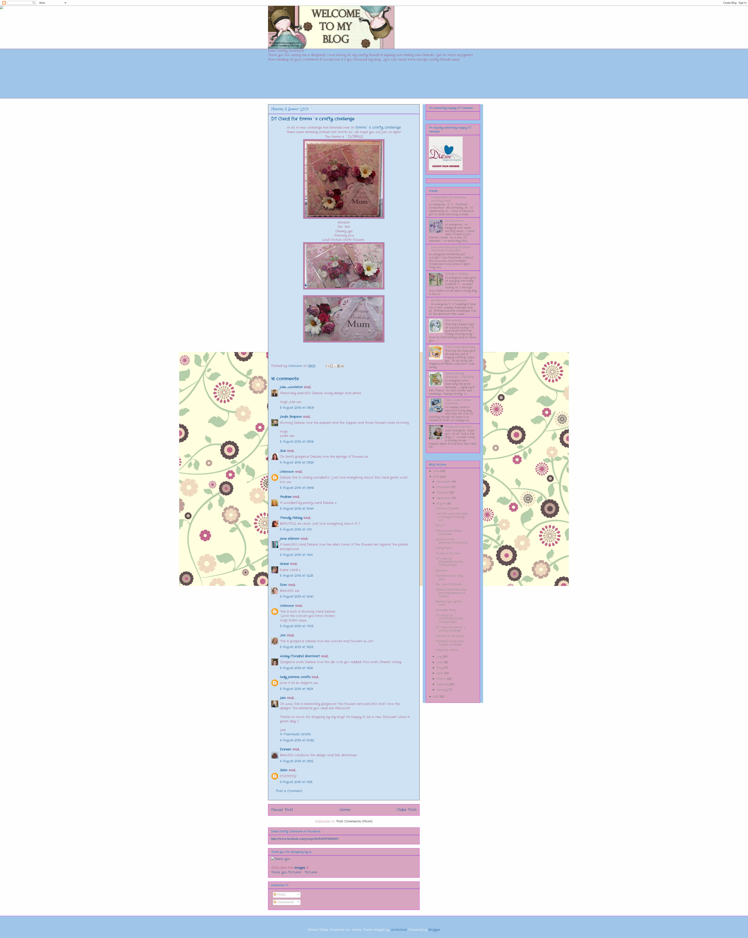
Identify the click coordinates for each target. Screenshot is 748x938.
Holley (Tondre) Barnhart (300, 656)
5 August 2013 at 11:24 (296, 555)
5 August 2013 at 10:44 (297, 508)
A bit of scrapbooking (460, 347)
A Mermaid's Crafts (295, 734)
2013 (436, 477)
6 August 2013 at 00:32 (297, 740)
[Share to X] (335, 366)
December (444, 482)
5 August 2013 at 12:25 (296, 575)
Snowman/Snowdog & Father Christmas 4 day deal (450, 249)
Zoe (283, 451)
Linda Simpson (291, 416)
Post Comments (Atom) (354, 821)
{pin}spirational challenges (449, 300)
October (443, 493)
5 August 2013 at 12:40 (296, 596)
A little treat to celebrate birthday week (448, 199)
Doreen (285, 749)
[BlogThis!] (331, 366)
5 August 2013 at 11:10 (296, 529)
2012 (436, 697)
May (440, 668)
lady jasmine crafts (295, 677)
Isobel (284, 564)
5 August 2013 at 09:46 (297, 488)
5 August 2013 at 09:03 (297, 407)
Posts (281, 894)
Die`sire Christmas (449, 584)
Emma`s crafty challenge (378, 127)
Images (299, 868)
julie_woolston (291, 387)
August (442, 504)
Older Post (406, 810)
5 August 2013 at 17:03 (296, 626)
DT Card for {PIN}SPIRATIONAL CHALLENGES (449, 619)
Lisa (283, 698)
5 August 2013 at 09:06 (297, 441)
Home (345, 810)
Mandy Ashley (291, 518)
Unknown (287, 471)
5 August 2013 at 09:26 (297, 462)
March (442, 679)
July (440, 657)
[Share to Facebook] (339, 366)
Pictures (311, 872)
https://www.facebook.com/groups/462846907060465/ (304, 838)
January (443, 690)
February (443, 684)
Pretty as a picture (458, 427)
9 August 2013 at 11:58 (296, 782)
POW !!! (440, 525)
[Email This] (328, 366)
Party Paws (444, 548)
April (440, 673)
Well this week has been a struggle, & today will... (452, 517)
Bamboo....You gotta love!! (448, 603)
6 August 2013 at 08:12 (296, 761)
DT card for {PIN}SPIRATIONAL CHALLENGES (449, 562)
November (444, 487)
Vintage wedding (456, 274)
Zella (284, 770)
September (444, 498)
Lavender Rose (446, 610)
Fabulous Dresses (447, 508)
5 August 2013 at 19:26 (296, 668)
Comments (285, 902)
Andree (285, 497)
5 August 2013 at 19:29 (296, 689)
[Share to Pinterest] (342, 366)
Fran (283, 585)
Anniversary (453, 320)
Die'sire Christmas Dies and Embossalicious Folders (451, 593)
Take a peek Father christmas (458, 401)
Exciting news (454, 221)
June (440, 662)
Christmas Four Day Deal (449, 577)
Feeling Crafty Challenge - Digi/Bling (459, 375)
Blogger (434, 929)
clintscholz (399, 929)
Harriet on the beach (450, 636)
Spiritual (441, 570)
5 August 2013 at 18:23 (296, 647)
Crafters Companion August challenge (450, 643)
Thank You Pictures (286, 872)
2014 (436, 471)
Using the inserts (447, 650)
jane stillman (290, 538)
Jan (283, 635)
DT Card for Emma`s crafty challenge (450, 629)
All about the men (448, 553)
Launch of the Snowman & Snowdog (452, 541)
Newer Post (282, 810)
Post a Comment (289, 791)
